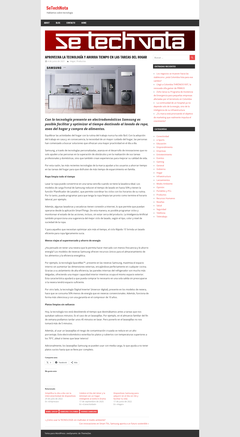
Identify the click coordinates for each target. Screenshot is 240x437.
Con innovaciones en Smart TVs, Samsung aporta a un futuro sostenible (113, 423)
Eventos (160, 158)
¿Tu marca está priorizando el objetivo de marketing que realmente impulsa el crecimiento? (173, 117)
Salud (159, 205)
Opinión (160, 187)
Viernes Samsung (89, 411)
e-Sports (160, 139)
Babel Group (52, 411)
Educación (161, 143)
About (47, 22)
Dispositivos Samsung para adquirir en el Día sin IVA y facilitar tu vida (126, 396)
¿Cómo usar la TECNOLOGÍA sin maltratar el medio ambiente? (75, 420)
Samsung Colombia (69, 411)
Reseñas (160, 201)
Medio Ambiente (164, 183)
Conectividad (163, 136)
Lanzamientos (163, 180)
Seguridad (161, 209)
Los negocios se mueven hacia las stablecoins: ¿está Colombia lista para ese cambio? (173, 77)
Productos (81, 61)
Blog (58, 22)
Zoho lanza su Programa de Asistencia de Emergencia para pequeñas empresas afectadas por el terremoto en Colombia (173, 95)
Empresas (161, 150)
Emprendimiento (165, 147)
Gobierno (161, 169)
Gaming (160, 161)
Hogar (73, 61)
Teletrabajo (162, 216)
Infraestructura (164, 176)
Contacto (70, 22)
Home (83, 22)
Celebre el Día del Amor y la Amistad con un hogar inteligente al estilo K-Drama (92, 396)
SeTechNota (57, 8)
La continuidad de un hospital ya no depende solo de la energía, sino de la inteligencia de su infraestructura (172, 106)
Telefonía (161, 212)
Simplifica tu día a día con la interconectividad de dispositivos (60, 394)
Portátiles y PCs (164, 191)
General (160, 165)
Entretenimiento (164, 154)
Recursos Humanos (166, 198)
